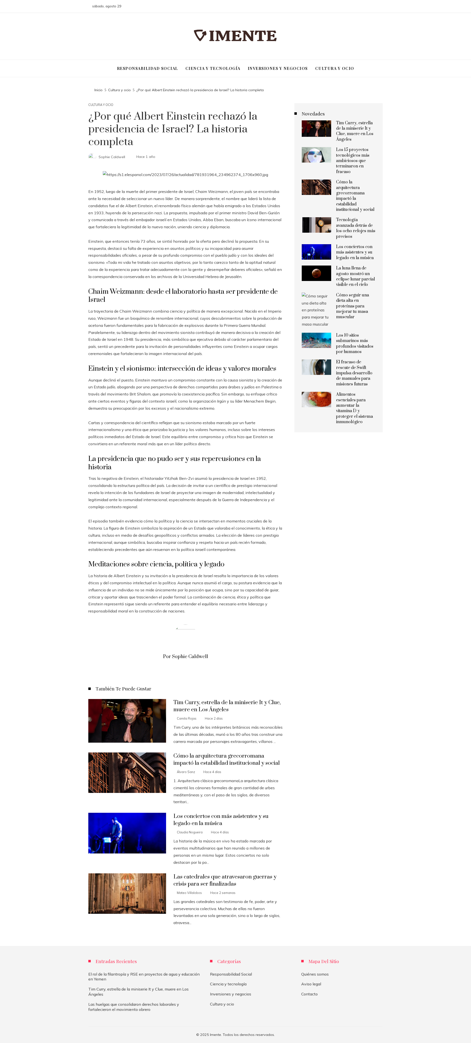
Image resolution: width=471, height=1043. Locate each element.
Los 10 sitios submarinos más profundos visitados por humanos (354, 344)
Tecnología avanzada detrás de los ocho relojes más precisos (355, 228)
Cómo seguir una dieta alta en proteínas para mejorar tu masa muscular (352, 306)
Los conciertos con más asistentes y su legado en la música (220, 820)
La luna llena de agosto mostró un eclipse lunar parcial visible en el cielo (355, 276)
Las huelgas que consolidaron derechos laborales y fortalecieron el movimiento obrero (133, 1007)
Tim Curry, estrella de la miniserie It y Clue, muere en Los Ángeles (227, 706)
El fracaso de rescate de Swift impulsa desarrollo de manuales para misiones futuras (354, 373)
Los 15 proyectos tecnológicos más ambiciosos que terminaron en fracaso (352, 161)
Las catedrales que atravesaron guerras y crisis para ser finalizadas (224, 880)
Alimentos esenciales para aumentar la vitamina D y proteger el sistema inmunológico (354, 408)
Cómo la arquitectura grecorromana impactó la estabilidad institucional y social (226, 759)
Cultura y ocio (100, 104)
